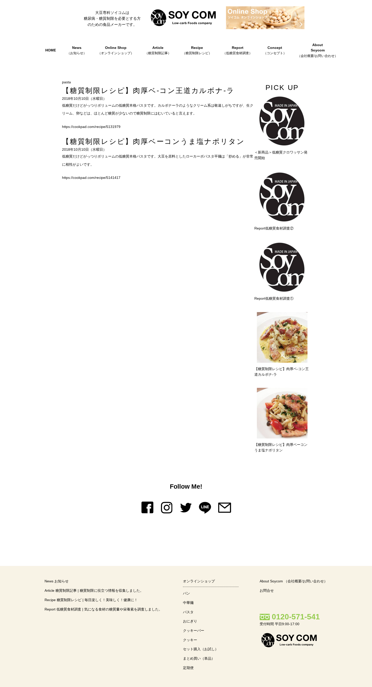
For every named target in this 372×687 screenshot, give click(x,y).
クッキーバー (193, 630)
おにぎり (190, 621)
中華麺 (188, 603)
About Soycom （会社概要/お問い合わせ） (293, 581)
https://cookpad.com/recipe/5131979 (91, 127)
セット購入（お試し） (200, 649)
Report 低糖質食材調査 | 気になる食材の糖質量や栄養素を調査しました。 (103, 609)
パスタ (188, 612)
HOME (50, 50)
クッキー (190, 640)
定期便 (188, 668)
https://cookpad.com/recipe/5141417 (91, 178)
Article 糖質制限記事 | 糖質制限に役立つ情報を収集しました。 (94, 590)
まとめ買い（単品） (199, 658)
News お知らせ (57, 581)
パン (186, 593)
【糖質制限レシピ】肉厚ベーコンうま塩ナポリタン (153, 141)
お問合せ (267, 590)
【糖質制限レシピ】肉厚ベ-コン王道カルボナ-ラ (148, 90)
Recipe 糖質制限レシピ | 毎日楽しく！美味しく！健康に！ (91, 600)
